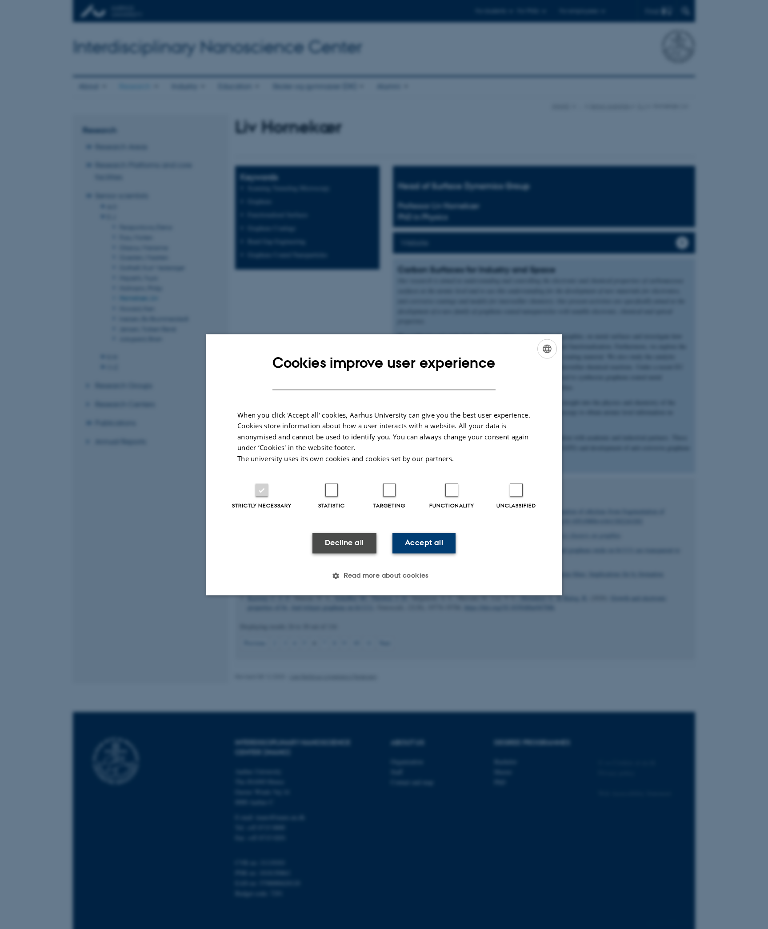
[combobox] (547, 348)
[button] (384, 575)
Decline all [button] (344, 543)
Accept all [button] (424, 543)
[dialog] (384, 464)
